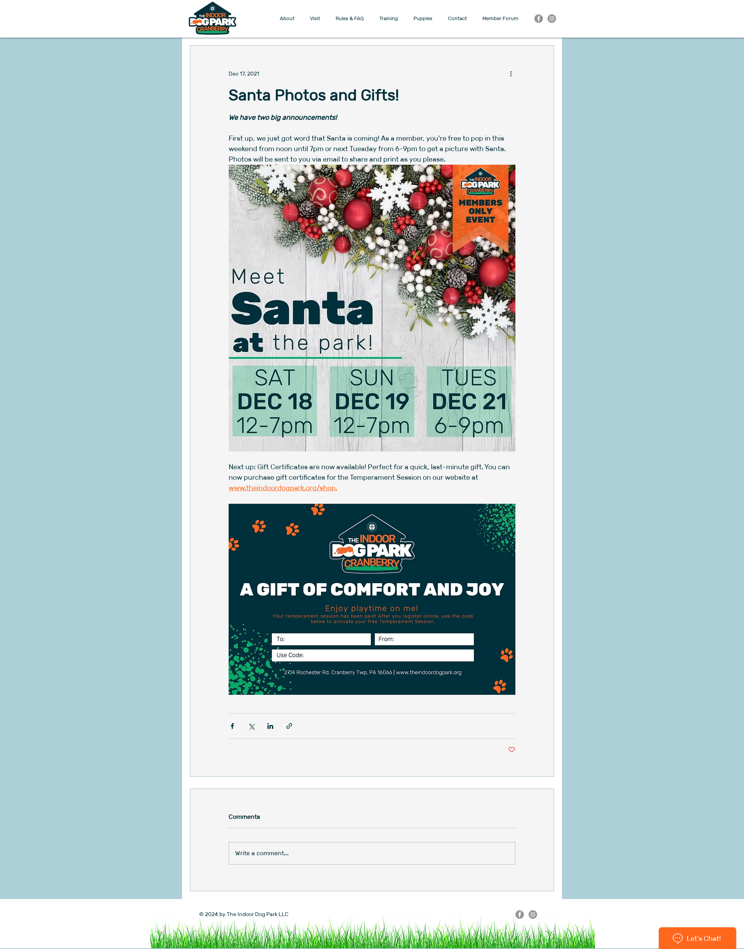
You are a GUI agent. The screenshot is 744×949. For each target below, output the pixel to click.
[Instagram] (552, 18)
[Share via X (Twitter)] (251, 726)
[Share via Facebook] (232, 726)
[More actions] (510, 73)
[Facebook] (538, 18)
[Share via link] (289, 726)
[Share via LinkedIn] (270, 726)
